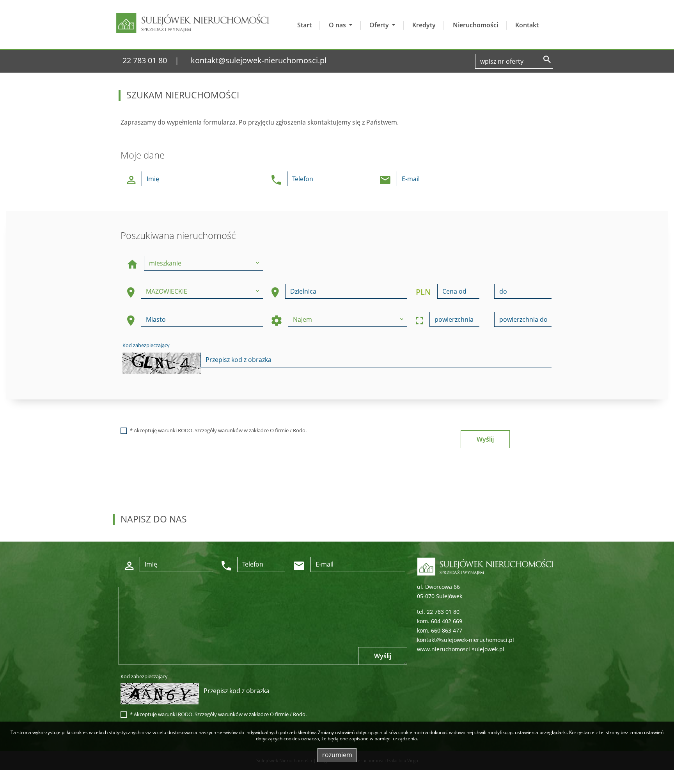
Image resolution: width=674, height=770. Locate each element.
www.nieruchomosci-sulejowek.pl (460, 649)
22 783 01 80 (144, 60)
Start (304, 25)
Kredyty (424, 25)
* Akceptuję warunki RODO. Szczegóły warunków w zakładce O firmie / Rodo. (218, 430)
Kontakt (527, 25)
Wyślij (485, 439)
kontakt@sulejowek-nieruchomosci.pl (258, 60)
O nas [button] (338, 25)
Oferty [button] (379, 25)
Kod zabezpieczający (146, 345)
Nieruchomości (475, 25)
